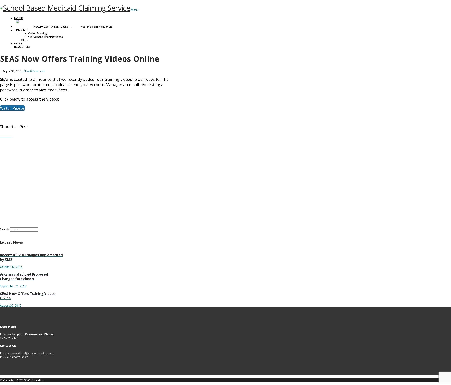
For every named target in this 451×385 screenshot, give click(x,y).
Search (4, 229)
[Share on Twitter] (4, 135)
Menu (134, 10)
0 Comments (37, 71)
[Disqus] (86, 182)
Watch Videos (12, 108)
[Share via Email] (13, 135)
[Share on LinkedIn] (10, 135)
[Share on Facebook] (1, 135)
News (26, 71)
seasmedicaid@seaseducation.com (30, 353)
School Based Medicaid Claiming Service (66, 8)
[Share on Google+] (7, 135)
